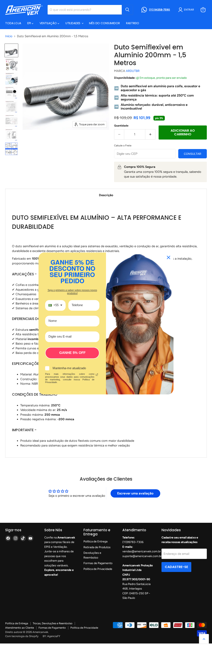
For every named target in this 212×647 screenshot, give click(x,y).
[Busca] (127, 9)
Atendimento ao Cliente (19, 627)
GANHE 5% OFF (72, 353)
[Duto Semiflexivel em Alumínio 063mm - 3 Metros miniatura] (11, 50)
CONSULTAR (192, 153)
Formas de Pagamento (97, 563)
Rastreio (132, 23)
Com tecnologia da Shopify (22, 636)
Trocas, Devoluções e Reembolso (52, 623)
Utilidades (73, 23)
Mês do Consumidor (104, 23)
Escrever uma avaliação (135, 493)
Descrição (106, 195)
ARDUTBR (133, 71)
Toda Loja (13, 23)
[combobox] (55, 305)
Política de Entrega (95, 541)
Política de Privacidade (84, 627)
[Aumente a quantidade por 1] (150, 134)
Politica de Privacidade (97, 569)
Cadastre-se (176, 567)
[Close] (168, 257)
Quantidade (121, 125)
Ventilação (48, 23)
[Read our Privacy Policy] (96, 374)
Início (8, 36)
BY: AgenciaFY (51, 636)
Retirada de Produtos (97, 547)
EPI (29, 23)
